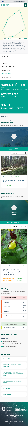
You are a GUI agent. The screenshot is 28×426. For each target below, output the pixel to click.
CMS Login (21, 421)
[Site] (9, 5)
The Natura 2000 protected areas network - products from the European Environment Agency (13, 374)
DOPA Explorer (6, 388)
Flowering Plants (16, 222)
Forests (15, 148)
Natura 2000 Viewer (8, 358)
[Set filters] (25, 153)
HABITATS (4, 60)
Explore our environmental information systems (14, 416)
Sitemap (15, 421)
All (10, 148)
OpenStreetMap (9, 38)
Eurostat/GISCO (23, 38)
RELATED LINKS (6, 73)
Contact (6, 421)
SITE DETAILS (5, 56)
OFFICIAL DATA (6, 77)
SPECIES (4, 63)
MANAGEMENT (6, 70)
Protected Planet (7, 394)
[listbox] (19, 1)
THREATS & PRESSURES (8, 66)
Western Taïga (11, 177)
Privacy (11, 421)
